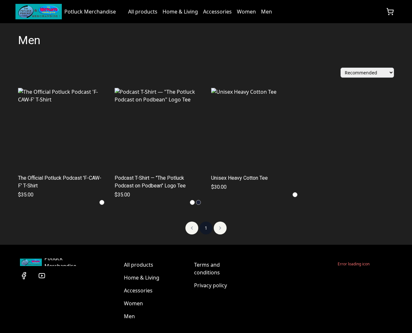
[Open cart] (390, 11)
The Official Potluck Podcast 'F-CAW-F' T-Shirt (59, 182)
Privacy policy (210, 285)
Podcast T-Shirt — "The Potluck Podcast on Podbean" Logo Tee (150, 182)
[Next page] (220, 228)
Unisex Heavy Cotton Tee (239, 178)
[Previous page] (191, 228)
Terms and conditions (207, 268)
